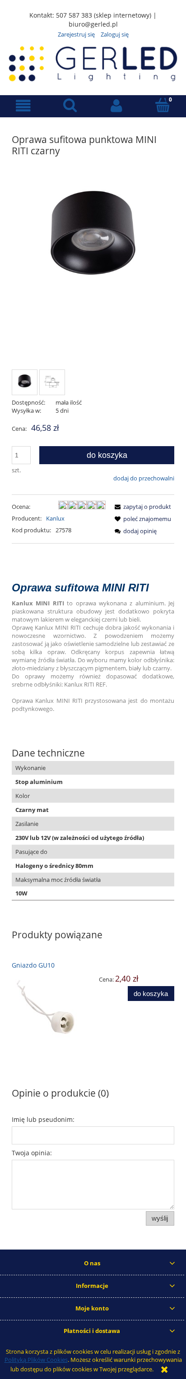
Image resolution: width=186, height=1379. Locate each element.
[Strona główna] (93, 62)
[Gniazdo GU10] (52, 1007)
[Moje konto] (116, 105)
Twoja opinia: (32, 1152)
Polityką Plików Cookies (36, 1360)
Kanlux (55, 518)
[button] (23, 105)
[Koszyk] (163, 105)
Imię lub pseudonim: (43, 1119)
